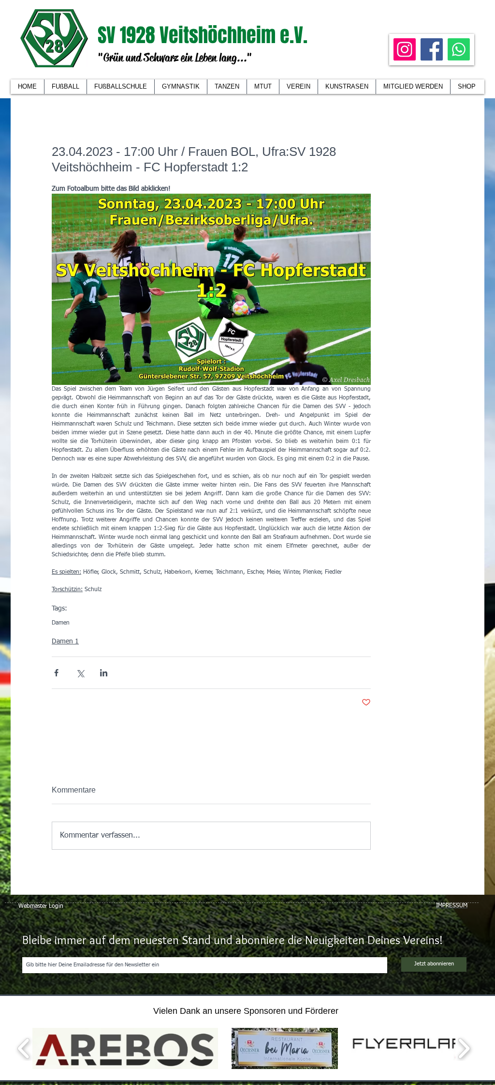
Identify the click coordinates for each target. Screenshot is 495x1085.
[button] (298, 86)
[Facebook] (432, 49)
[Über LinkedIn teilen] (103, 672)
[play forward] (464, 1048)
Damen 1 (65, 641)
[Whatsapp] (459, 49)
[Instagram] (404, 49)
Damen (61, 623)
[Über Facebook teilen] (56, 672)
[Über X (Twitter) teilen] (80, 672)
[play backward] (24, 1048)
